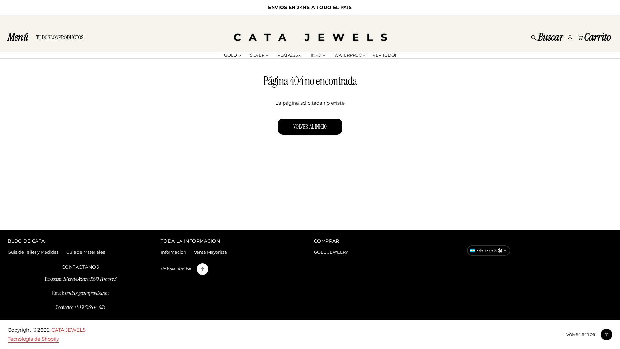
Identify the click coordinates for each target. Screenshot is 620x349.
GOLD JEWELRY (331, 252)
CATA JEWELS (68, 330)
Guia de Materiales (85, 252)
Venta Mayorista (210, 252)
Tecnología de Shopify (33, 339)
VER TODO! (384, 55)
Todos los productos (59, 37)
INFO (316, 55)
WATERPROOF (349, 55)
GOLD (230, 55)
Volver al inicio (310, 126)
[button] (546, 37)
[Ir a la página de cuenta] (570, 37)
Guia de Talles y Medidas (33, 252)
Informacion (173, 252)
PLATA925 (287, 55)
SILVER (257, 55)
